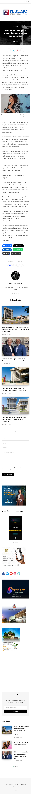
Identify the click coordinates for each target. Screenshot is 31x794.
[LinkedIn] (19, 265)
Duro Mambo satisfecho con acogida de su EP (21, 743)
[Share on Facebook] (9, 50)
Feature (10, 261)
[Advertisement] (15, 672)
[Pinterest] (17, 50)
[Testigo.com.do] (15, 12)
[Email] (22, 50)
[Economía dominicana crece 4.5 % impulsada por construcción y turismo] (15, 376)
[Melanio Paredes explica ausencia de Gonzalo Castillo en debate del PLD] (15, 346)
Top (16, 790)
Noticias (15, 26)
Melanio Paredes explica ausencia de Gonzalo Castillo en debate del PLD (21, 755)
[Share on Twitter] (13, 50)
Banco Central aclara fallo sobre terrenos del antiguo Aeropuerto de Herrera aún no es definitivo (15, 329)
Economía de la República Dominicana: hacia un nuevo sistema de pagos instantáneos (14, 419)
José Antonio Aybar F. (11, 40)
